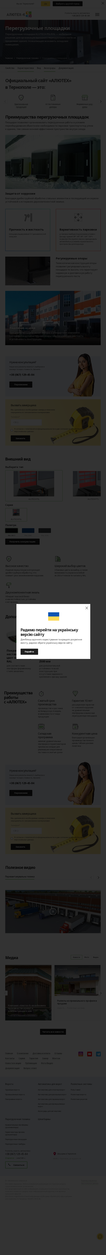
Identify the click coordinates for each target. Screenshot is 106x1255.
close (87, 608)
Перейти (29, 651)
